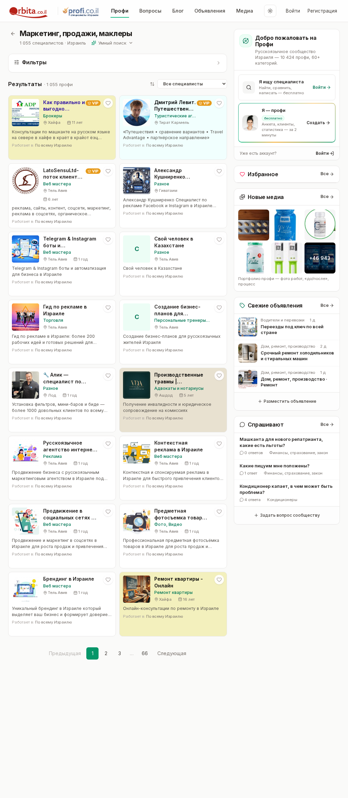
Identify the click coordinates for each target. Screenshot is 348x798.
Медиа (244, 11)
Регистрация (322, 11)
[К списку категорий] (13, 33)
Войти (293, 11)
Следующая (171, 653)
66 (145, 653)
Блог (178, 11)
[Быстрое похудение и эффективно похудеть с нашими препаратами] (253, 225)
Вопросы (150, 11)
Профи (119, 11)
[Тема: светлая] (270, 11)
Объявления (209, 11)
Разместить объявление (290, 401)
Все (324, 173)
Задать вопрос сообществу (290, 515)
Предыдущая (65, 653)
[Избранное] (108, 103)
